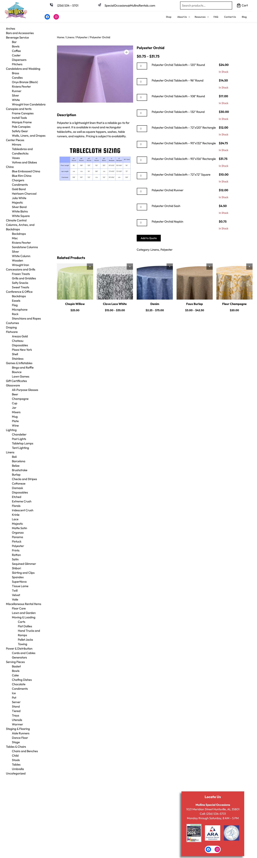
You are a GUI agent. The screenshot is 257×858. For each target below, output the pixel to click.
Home (60, 37)
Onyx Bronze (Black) (25, 82)
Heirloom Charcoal (24, 193)
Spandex (18, 577)
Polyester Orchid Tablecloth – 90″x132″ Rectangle (184, 143)
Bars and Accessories (20, 33)
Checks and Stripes (24, 479)
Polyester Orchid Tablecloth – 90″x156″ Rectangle (184, 159)
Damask (17, 488)
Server (16, 702)
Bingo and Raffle (23, 367)
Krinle (15, 514)
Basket (16, 666)
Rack (15, 314)
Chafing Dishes (22, 680)
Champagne (20, 399)
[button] (126, 52)
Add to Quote (149, 238)
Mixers (16, 412)
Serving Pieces (15, 662)
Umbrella (18, 769)
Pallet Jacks (25, 639)
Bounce (17, 372)
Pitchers (17, 64)
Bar (14, 42)
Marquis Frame (22, 122)
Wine (15, 425)
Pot (14, 697)
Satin (15, 559)
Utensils (17, 720)
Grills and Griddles (24, 278)
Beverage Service (17, 37)
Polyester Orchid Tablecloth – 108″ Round (178, 96)
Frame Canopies (23, 113)
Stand (16, 706)
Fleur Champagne (234, 304)
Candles (17, 77)
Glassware (13, 385)
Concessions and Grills (20, 269)
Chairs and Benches (25, 751)
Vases (16, 158)
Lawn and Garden (24, 613)
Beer (15, 394)
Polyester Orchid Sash (166, 206)
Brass (15, 73)
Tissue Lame (20, 586)
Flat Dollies (25, 626)
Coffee (16, 51)
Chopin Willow (75, 304)
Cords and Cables (23, 653)
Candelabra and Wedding (23, 68)
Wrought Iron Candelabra (29, 104)
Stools (16, 760)
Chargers (18, 180)
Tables (16, 764)
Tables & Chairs (16, 746)
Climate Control (16, 220)
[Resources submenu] (208, 17)
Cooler (16, 55)
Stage (16, 742)
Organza (18, 532)
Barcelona (18, 461)
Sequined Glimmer (24, 564)
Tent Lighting (20, 448)
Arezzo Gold (20, 336)
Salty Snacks (20, 283)
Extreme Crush (21, 501)
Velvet (16, 595)
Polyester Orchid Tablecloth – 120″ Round (178, 65)
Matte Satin (19, 528)
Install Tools (19, 118)
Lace (15, 519)
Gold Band (19, 189)
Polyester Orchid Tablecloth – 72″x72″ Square (181, 174)
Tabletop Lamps (22, 443)
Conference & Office (19, 291)
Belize (15, 465)
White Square (21, 216)
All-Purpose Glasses (25, 390)
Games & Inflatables (19, 363)
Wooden (17, 260)
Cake (15, 675)
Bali (14, 457)
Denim (154, 304)
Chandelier (19, 434)
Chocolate (18, 684)
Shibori (16, 568)
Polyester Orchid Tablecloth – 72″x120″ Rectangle (184, 127)
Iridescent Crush (22, 510)
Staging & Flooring (18, 729)
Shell (15, 354)
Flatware (12, 332)
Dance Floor (20, 738)
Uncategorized (16, 773)
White (16, 100)
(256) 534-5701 (216, 813)
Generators (19, 657)
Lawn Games (20, 376)
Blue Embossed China (26, 171)
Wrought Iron (20, 265)
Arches (10, 28)
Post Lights (19, 439)
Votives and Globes (24, 162)
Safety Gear (20, 131)
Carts (21, 622)
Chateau (17, 341)
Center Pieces (15, 140)
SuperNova (19, 581)
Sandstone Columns (25, 247)
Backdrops (19, 234)
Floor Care (19, 608)
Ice (14, 693)
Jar (14, 407)
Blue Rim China (21, 176)
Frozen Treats (21, 274)
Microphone (20, 309)
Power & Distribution (19, 648)
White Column (21, 256)
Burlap (16, 474)
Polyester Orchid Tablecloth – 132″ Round (178, 112)
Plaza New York (22, 349)
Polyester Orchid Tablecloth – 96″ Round (177, 80)
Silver (15, 95)
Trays (15, 715)
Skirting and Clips (23, 572)
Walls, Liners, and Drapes (29, 135)
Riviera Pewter (21, 86)
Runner (16, 91)
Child (15, 755)
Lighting (11, 430)
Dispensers (19, 60)
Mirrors (16, 144)
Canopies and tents (19, 109)
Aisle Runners (20, 733)
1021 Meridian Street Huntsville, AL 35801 (212, 809)
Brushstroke (19, 470)
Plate (15, 421)
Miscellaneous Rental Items (23, 604)
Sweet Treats (20, 287)
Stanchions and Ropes (26, 318)
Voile (15, 599)
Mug (15, 416)
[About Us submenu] (189, 17)
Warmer (17, 724)
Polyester (18, 546)
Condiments (20, 184)
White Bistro (20, 211)
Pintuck (16, 541)
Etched (16, 497)
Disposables (20, 345)
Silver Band (19, 207)
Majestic (17, 202)
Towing (22, 644)
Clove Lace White (115, 304)
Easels (16, 300)
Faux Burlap (194, 304)
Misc (15, 238)
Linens (10, 452)
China (10, 167)
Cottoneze (18, 483)
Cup (14, 403)
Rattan (16, 555)
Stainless (17, 358)
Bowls (15, 46)
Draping (11, 327)
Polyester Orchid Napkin (167, 221)
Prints (15, 550)
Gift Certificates (16, 381)
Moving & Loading (23, 617)
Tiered (16, 711)
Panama (17, 537)
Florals (16, 506)
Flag (15, 305)
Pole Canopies (21, 126)
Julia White (19, 198)
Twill (15, 590)
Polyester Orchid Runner (167, 190)
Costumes (12, 323)
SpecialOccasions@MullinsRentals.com (130, 5)
